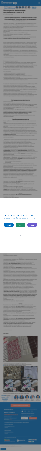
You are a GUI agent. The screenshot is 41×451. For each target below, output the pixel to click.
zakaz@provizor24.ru (11, 414)
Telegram (6, 427)
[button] (20, 405)
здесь (26, 20)
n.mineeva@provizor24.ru (9, 426)
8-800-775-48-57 (9, 412)
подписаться (33, 418)
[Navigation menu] (39, 3)
